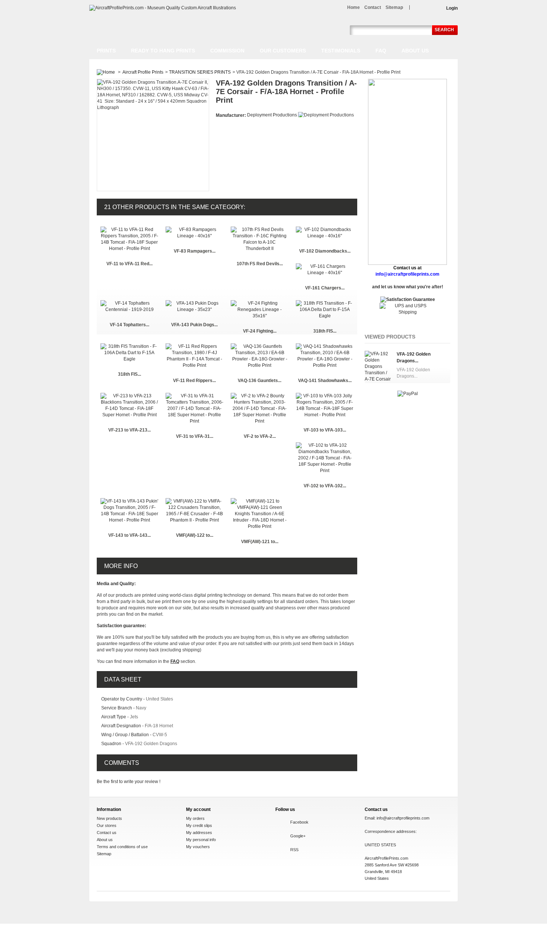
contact (372, 7)
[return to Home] (106, 72)
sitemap (394, 7)
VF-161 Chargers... (325, 288)
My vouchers (198, 846)
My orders (195, 818)
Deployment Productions (272, 115)
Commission (227, 51)
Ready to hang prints (163, 51)
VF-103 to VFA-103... (325, 430)
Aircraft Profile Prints (142, 72)
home (353, 7)
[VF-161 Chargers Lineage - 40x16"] (325, 266)
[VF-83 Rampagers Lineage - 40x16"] (194, 229)
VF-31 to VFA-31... (194, 436)
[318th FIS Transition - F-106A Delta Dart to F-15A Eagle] (325, 303)
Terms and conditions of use (122, 846)
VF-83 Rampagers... (194, 251)
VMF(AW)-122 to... (194, 535)
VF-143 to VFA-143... (129, 535)
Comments (121, 763)
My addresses (199, 832)
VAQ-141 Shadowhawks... (325, 380)
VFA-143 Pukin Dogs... (194, 324)
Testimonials (340, 51)
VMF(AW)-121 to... (259, 541)
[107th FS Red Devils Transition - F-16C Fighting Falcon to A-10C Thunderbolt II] (259, 229)
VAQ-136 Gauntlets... (259, 380)
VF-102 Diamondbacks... (325, 251)
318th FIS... (324, 331)
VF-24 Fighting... (259, 331)
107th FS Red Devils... (260, 263)
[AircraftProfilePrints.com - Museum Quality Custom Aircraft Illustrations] (162, 8)
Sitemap (104, 854)
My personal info (201, 839)
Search (444, 29)
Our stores (106, 825)
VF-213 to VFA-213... (129, 430)
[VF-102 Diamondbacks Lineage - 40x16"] (325, 229)
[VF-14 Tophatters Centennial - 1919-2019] (129, 303)
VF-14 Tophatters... (129, 324)
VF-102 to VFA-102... (325, 485)
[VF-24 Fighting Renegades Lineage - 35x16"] (259, 303)
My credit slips (199, 825)
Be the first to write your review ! (128, 781)
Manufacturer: (231, 115)
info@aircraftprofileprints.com (403, 818)
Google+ (298, 836)
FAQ (380, 51)
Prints (106, 51)
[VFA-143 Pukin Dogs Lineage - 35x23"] (194, 303)
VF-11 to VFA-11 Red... (129, 263)
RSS (294, 849)
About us (415, 51)
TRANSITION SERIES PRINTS (200, 72)
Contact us (106, 832)
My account (198, 809)
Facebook (299, 822)
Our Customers (283, 51)
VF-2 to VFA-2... (260, 436)
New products (109, 818)
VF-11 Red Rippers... (194, 380)
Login (452, 8)
